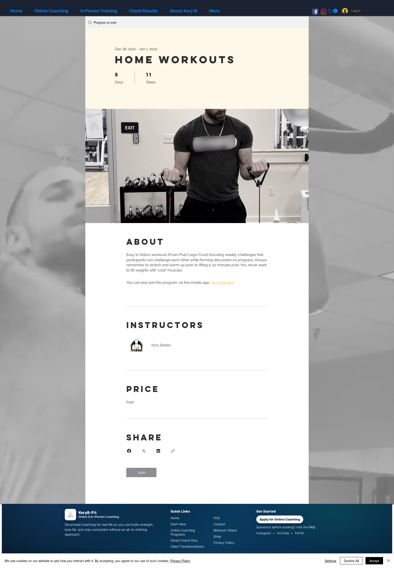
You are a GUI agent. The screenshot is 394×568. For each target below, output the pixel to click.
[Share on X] (143, 451)
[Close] (388, 560)
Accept (374, 560)
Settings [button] (330, 560)
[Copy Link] (173, 451)
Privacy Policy (180, 560)
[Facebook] (315, 11)
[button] (333, 11)
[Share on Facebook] (129, 451)
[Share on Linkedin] (158, 451)
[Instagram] (324, 11)
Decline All (351, 560)
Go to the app (222, 282)
